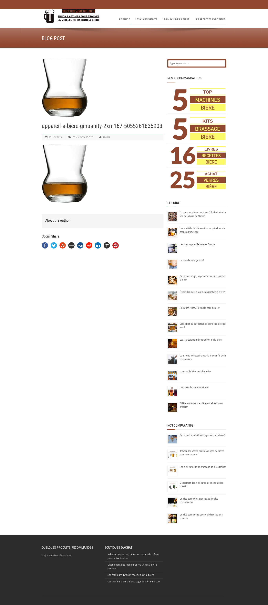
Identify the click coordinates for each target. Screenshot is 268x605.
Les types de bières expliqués (194, 387)
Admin (106, 137)
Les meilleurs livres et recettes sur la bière (131, 575)
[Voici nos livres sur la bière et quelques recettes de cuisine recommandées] (198, 155)
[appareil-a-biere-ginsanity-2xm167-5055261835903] (102, 87)
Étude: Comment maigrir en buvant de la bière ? (202, 292)
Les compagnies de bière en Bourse (197, 244)
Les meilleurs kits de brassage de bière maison (203, 467)
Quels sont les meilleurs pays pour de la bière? (202, 435)
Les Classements (146, 19)
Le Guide (124, 19)
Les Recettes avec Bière (210, 19)
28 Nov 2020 (55, 137)
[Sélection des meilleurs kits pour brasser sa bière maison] (198, 129)
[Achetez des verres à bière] (198, 180)
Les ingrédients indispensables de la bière (201, 339)
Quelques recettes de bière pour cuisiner (200, 308)
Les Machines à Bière (176, 19)
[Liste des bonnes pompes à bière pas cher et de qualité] (198, 100)
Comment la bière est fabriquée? (195, 371)
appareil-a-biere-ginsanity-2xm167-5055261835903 (102, 126)
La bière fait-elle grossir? (192, 260)
